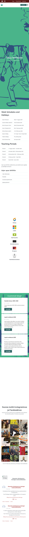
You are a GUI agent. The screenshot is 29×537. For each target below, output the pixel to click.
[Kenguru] (14, 248)
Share (11, 501)
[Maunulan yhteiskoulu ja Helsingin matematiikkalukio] (5, 477)
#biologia (20, 497)
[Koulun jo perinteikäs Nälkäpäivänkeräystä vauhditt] (14, 450)
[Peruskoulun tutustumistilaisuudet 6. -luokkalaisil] (5, 441)
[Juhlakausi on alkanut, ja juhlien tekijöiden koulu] (5, 424)
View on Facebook (5, 501)
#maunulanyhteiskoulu (14, 497)
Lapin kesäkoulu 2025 (10, 337)
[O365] (14, 227)
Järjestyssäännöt (5, 182)
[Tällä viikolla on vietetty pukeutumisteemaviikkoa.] (5, 432)
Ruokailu (4, 176)
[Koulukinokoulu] (14, 241)
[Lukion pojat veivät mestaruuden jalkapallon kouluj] (14, 441)
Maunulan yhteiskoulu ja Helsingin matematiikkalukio (16, 487)
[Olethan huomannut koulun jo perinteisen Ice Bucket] (23, 450)
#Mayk (8, 497)
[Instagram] (4, 1)
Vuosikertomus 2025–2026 (11, 301)
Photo (15, 499)
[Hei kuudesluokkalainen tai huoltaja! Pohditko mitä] (14, 424)
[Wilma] (14, 220)
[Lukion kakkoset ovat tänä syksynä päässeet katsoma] (5, 450)
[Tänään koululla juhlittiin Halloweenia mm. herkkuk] (23, 441)
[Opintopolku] (14, 234)
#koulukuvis (17, 516)
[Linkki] (2, 5)
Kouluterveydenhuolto (7, 179)
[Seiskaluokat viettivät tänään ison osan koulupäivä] (14, 459)
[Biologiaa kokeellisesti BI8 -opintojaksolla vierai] (23, 432)
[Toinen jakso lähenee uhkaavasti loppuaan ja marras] (14, 432)
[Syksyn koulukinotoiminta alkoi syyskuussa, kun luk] (5, 459)
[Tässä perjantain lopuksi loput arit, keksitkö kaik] (23, 424)
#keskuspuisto (23, 516)
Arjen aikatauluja (5, 174)
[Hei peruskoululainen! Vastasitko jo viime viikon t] (23, 459)
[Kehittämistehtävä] (14, 256)
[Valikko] (27, 5)
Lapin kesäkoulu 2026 (10, 317)
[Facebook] (2, 1)
